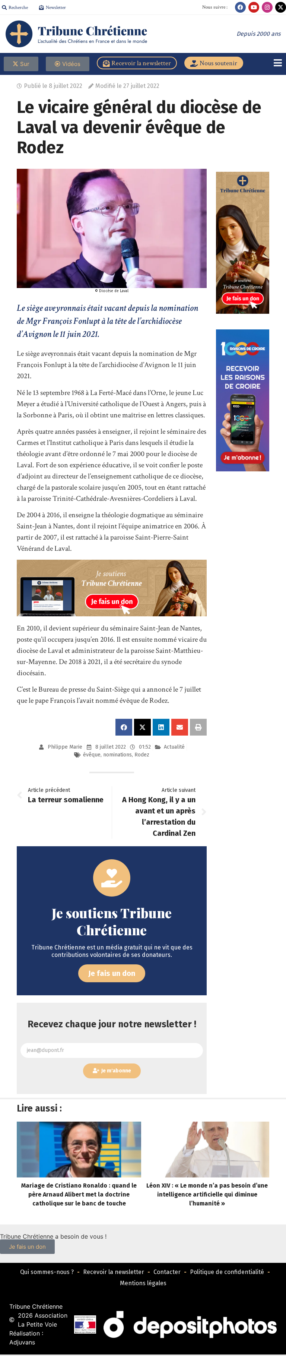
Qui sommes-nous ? (47, 1272)
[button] (123, 727)
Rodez (141, 755)
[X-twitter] (280, 7)
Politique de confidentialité (227, 1272)
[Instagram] (267, 7)
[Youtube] (253, 7)
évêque (92, 755)
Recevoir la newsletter (113, 1272)
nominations (117, 755)
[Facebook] (240, 7)
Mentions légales (143, 1283)
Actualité (174, 747)
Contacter (167, 1272)
